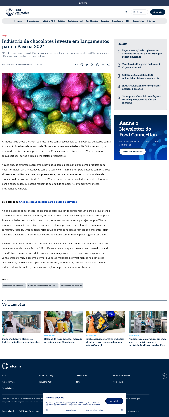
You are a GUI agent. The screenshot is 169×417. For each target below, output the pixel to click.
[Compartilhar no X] (92, 64)
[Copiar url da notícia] (76, 64)
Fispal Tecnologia (47, 375)
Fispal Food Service (121, 375)
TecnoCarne (81, 375)
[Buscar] (134, 12)
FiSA (4, 375)
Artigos (4, 36)
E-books (151, 21)
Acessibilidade (8, 411)
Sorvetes (105, 21)
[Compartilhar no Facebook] (103, 64)
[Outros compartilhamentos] (108, 64)
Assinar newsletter (132, 151)
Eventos (18, 21)
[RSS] (126, 12)
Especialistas (138, 21)
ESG (128, 21)
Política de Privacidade (29, 411)
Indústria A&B (48, 21)
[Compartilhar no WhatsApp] (97, 64)
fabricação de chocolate (14, 285)
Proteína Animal (75, 21)
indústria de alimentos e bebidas (42, 285)
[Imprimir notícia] (81, 64)
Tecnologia (118, 382)
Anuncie (157, 12)
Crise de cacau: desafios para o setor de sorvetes (48, 201)
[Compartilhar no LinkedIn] (87, 64)
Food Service (92, 21)
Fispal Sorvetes (8, 382)
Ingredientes (33, 21)
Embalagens (117, 21)
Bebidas (61, 21)
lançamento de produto (71, 285)
